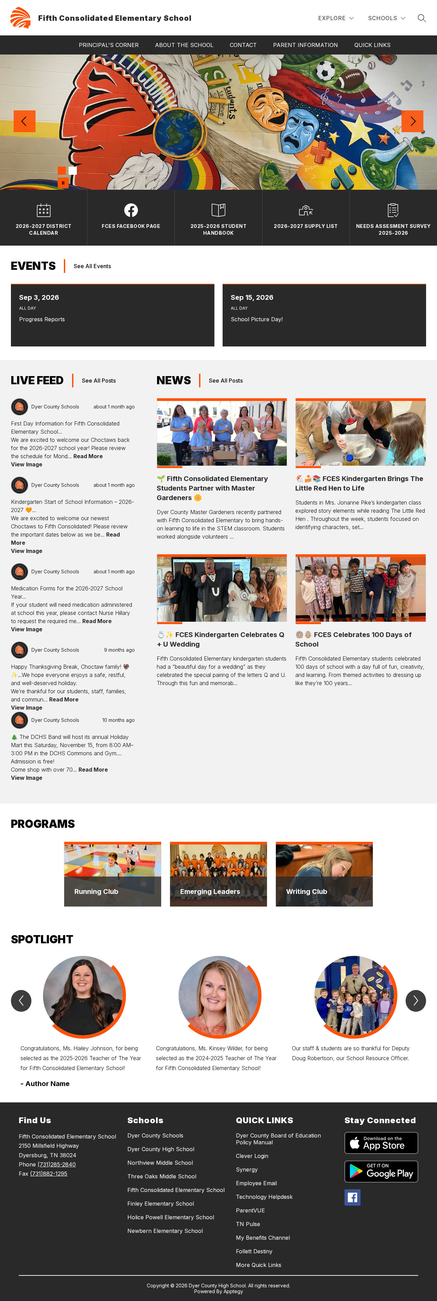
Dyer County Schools (155, 1135)
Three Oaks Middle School (161, 1176)
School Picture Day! (258, 319)
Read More (88, 456)
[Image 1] (62, 171)
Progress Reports (43, 319)
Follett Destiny (254, 1251)
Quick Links (372, 45)
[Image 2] (73, 171)
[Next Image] (412, 122)
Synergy (247, 1169)
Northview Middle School (160, 1162)
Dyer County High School (160, 1149)
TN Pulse (248, 1224)
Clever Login (252, 1155)
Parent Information (305, 45)
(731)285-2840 (57, 1164)
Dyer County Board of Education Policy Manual (278, 1139)
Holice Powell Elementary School (170, 1217)
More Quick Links (258, 1264)
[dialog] (112, 874)
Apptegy (233, 1291)
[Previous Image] (25, 122)
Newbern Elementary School (165, 1230)
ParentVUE (250, 1210)
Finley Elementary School (160, 1203)
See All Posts (99, 380)
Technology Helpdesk (264, 1196)
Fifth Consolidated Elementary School (176, 1190)
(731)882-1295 (48, 1173)
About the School (184, 45)
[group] (82, 1022)
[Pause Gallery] (63, 182)
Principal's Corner (109, 45)
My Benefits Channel (263, 1237)
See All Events (92, 266)
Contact (243, 45)
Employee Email (256, 1183)
